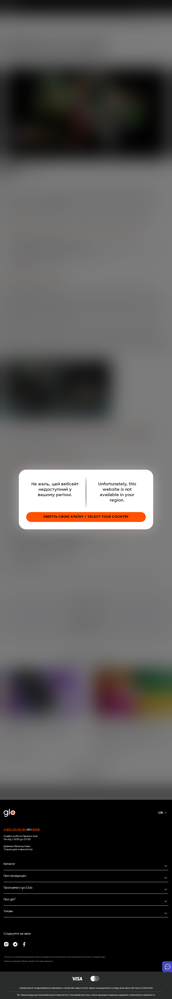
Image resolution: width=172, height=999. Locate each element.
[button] (167, 966)
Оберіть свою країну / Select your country (86, 516)
